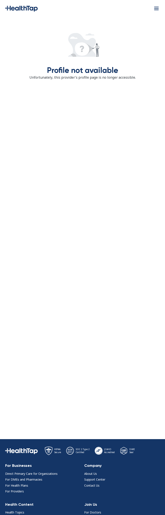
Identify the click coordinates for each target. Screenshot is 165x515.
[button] (21, 8)
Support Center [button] (94, 479)
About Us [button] (90, 474)
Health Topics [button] (14, 512)
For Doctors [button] (92, 512)
